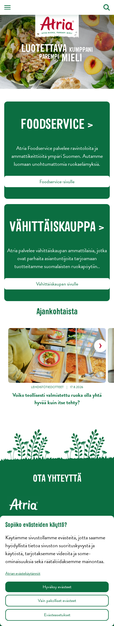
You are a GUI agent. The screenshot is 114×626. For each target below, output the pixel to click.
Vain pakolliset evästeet (57, 600)
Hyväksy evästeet (57, 587)
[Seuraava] (100, 345)
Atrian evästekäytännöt (22, 573)
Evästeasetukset (57, 615)
